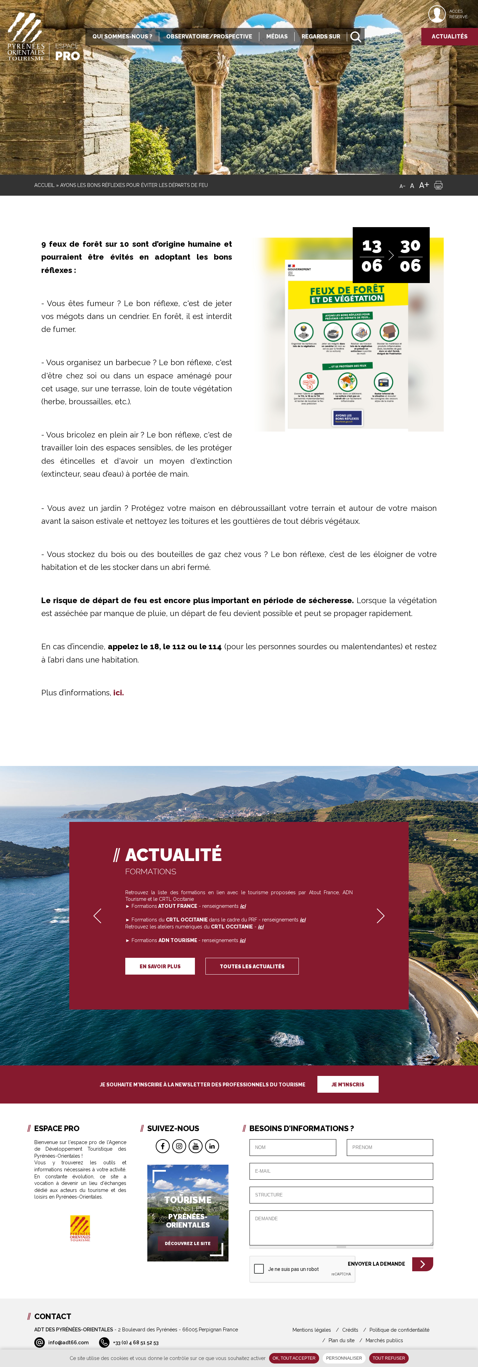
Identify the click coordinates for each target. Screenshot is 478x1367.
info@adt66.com (68, 1342)
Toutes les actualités (252, 966)
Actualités (450, 36)
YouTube (196, 1146)
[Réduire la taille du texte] (402, 185)
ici (260, 927)
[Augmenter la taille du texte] (424, 185)
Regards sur (321, 36)
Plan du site (341, 1340)
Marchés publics (384, 1340)
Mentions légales (312, 1330)
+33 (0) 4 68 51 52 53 (136, 1342)
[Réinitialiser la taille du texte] (412, 185)
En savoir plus (160, 966)
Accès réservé (458, 14)
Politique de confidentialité (399, 1330)
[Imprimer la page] (438, 185)
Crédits (350, 1330)
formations (150, 871)
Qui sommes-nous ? (122, 36)
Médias (277, 36)
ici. (118, 692)
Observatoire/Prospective (209, 36)
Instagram (179, 1146)
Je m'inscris (348, 1084)
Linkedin (212, 1146)
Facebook (163, 1146)
